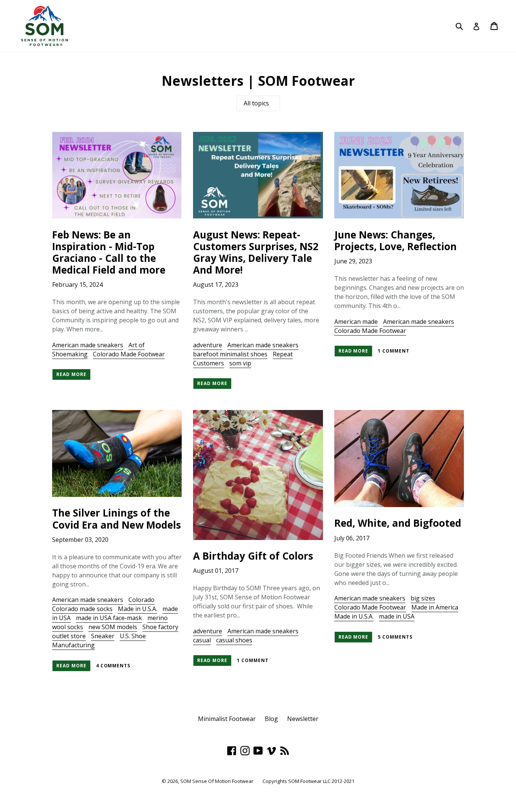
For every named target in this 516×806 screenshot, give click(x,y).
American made (356, 321)
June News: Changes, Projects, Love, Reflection (395, 240)
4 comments (113, 665)
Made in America (434, 607)
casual (202, 640)
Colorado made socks (82, 609)
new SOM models (112, 627)
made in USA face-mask (109, 618)
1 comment (393, 351)
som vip (240, 363)
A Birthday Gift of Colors (253, 556)
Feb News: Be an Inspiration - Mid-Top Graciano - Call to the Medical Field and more (108, 252)
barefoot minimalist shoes (230, 354)
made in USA (396, 616)
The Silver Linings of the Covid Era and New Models (116, 518)
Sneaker (102, 636)
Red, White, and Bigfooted (397, 523)
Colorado (141, 600)
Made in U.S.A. (137, 609)
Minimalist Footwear (227, 719)
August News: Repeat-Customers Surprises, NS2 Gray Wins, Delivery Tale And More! (255, 252)
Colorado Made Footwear (129, 354)
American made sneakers (87, 345)
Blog (271, 719)
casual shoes (234, 640)
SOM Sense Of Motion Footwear (216, 781)
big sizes (423, 598)
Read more (71, 374)
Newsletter (302, 719)
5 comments (395, 637)
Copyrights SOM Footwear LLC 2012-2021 (308, 781)
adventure (207, 345)
